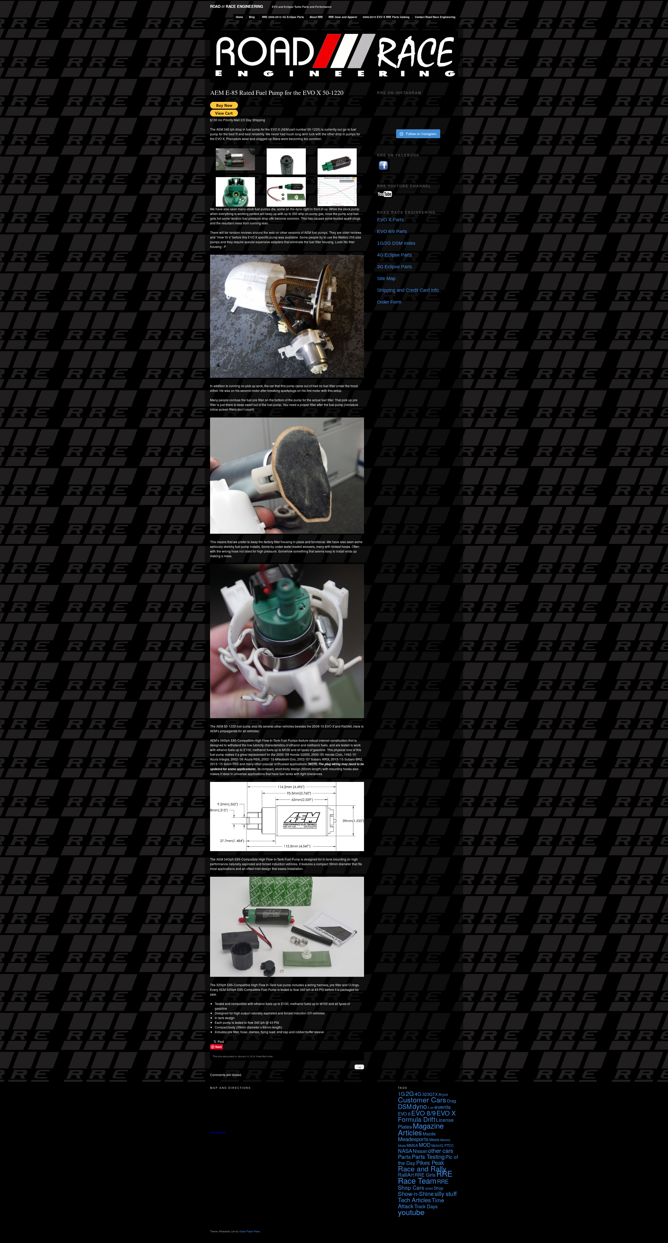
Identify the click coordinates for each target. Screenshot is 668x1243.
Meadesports (413, 1139)
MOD (425, 1144)
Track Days (426, 1206)
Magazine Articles (421, 1128)
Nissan (420, 1150)
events (442, 1107)
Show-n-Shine (416, 1193)
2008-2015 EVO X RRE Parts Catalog (386, 17)
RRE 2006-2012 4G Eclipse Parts (283, 17)
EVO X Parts (390, 219)
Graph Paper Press (249, 1231)
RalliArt (406, 1174)
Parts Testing (428, 1156)
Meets (434, 1139)
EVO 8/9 (423, 1112)
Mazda (429, 1133)
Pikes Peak (430, 1162)
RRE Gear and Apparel (343, 17)
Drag (451, 1100)
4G (418, 1093)
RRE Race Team (425, 1177)
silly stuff (445, 1193)
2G (410, 1093)
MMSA (412, 1145)
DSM (405, 1106)
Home (239, 17)
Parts (404, 1156)
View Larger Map (217, 1132)
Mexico (445, 1139)
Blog (252, 17)
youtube (411, 1211)
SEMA (429, 1188)
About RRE (316, 17)
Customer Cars (422, 1099)
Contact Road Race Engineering (435, 17)
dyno (420, 1106)
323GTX (430, 1094)
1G (401, 1093)
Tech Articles (414, 1199)
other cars (440, 1150)
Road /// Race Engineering (236, 6)
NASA (405, 1150)
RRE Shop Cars (423, 1184)
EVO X (446, 1112)
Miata (402, 1145)
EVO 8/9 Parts (392, 231)
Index (410, 243)
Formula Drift (416, 1119)
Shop (438, 1188)
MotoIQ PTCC (442, 1145)
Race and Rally (422, 1168)
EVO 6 (404, 1113)
